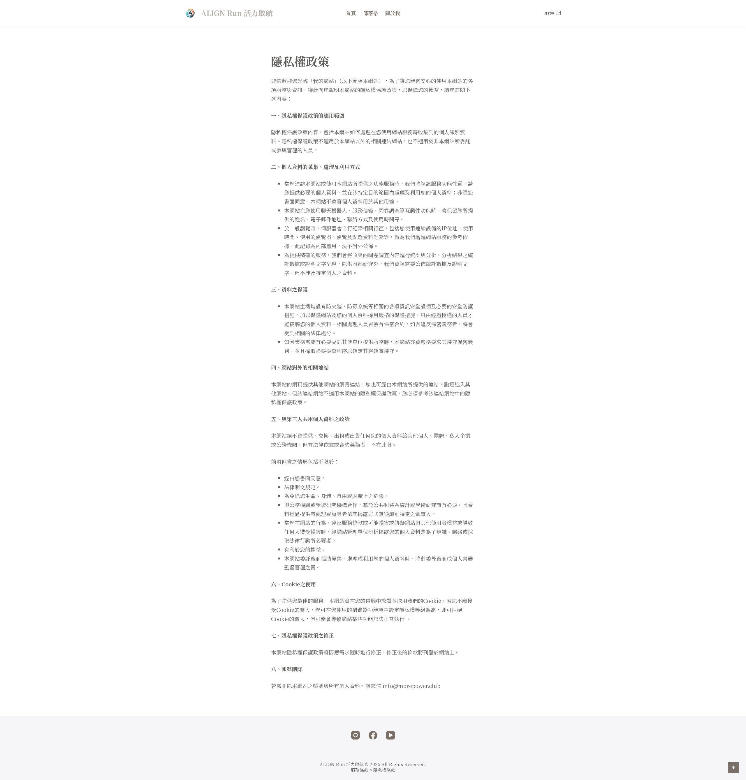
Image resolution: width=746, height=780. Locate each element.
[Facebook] (373, 735)
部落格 (370, 13)
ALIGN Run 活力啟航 (237, 13)
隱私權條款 (384, 770)
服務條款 (359, 770)
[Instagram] (355, 735)
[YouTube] (390, 735)
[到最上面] (733, 767)
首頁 (351, 13)
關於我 (392, 13)
